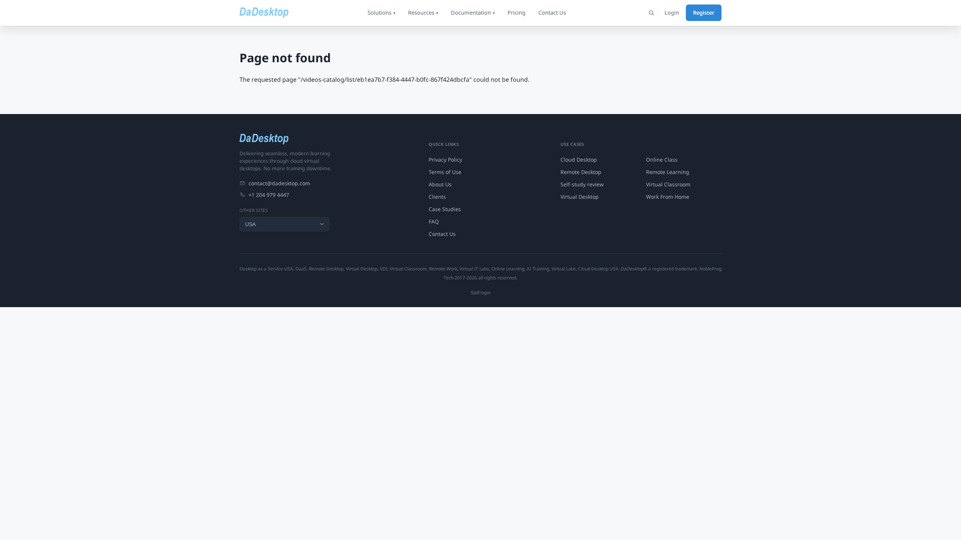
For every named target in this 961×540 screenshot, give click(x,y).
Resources (423, 12)
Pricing (517, 12)
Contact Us (552, 12)
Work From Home (667, 196)
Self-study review (582, 184)
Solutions (381, 12)
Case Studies (445, 209)
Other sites (253, 210)
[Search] (651, 12)
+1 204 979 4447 (269, 194)
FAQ (434, 221)
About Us (440, 184)
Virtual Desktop (579, 196)
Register (703, 12)
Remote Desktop (580, 172)
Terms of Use (445, 172)
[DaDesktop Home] (264, 13)
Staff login (480, 293)
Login (671, 12)
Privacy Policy (445, 159)
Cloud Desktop (578, 159)
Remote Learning (667, 172)
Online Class (662, 159)
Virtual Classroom (668, 184)
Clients (437, 196)
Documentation (473, 12)
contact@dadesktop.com (279, 183)
